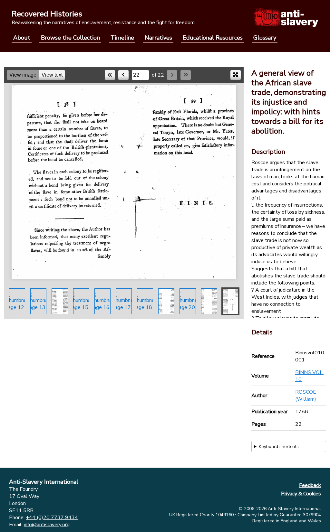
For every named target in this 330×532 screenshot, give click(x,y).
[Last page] (185, 75)
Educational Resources (213, 38)
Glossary (264, 38)
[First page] (109, 75)
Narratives (158, 38)
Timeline (122, 38)
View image (22, 75)
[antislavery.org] (286, 17)
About (21, 38)
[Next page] (172, 75)
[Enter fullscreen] (235, 75)
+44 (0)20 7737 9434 (52, 517)
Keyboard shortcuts (279, 446)
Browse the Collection (70, 38)
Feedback (310, 485)
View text (52, 75)
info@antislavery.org (47, 524)
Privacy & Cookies (301, 493)
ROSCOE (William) (305, 395)
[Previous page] (123, 75)
